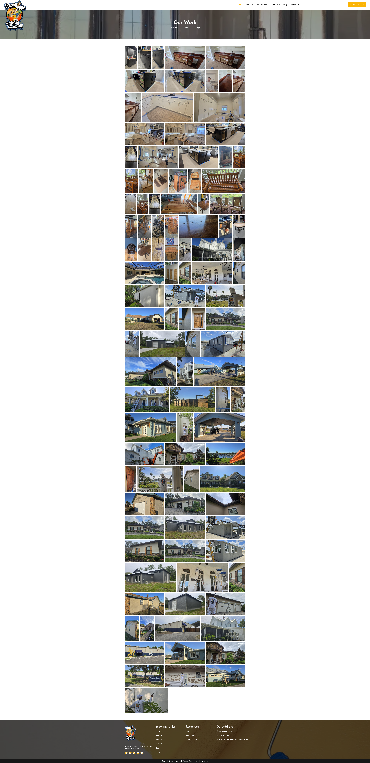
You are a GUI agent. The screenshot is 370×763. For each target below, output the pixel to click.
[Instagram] (130, 753)
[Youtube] (138, 753)
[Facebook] (126, 753)
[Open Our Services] (268, 4)
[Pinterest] (141, 753)
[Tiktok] (134, 753)
